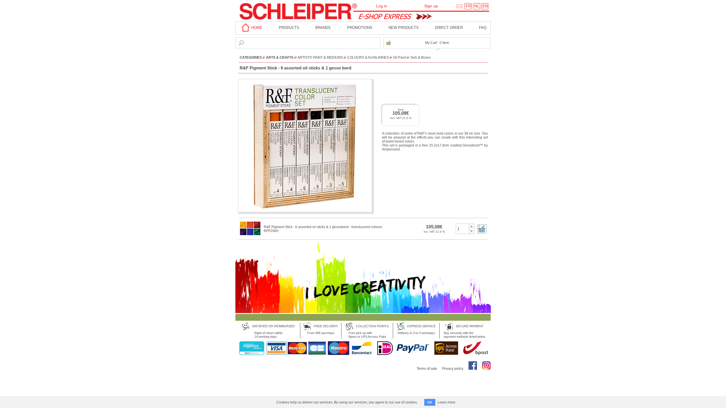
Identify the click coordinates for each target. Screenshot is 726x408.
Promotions (359, 28)
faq (482, 28)
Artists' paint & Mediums (320, 58)
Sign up (431, 6)
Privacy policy (452, 369)
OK (429, 402)
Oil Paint (399, 58)
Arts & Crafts (280, 58)
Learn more (446, 402)
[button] (471, 226)
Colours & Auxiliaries (368, 58)
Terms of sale (427, 369)
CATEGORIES (251, 58)
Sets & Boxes (420, 58)
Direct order (449, 28)
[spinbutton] (462, 228)
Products (289, 28)
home (256, 28)
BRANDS (323, 28)
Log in (381, 6)
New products (404, 28)
